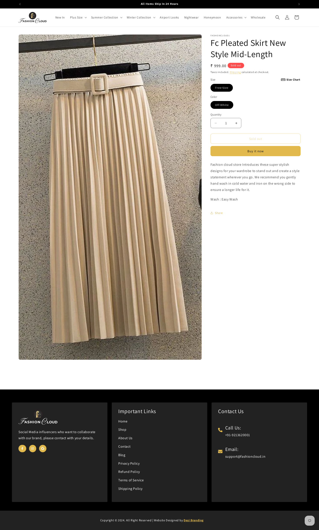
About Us (125, 438)
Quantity (215, 114)
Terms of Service (131, 480)
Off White (224, 106)
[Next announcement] (299, 4)
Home (122, 421)
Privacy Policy (129, 463)
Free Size (224, 89)
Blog (121, 455)
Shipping (235, 72)
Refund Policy (129, 471)
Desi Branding (194, 520)
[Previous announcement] (20, 4)
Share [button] (219, 213)
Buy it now (255, 151)
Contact (124, 446)
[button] (77, 17)
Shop (122, 429)
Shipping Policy (130, 488)
